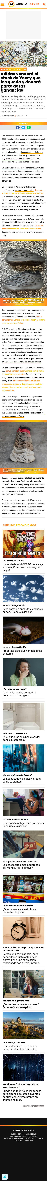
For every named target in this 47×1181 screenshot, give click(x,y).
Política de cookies (34, 1138)
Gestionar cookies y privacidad (23, 1136)
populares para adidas (24, 190)
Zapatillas (21, 69)
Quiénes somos (17, 1134)
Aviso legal (31, 1134)
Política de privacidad (13, 1138)
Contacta (18, 1140)
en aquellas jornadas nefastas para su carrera (21, 361)
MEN (7, 69)
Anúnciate (29, 1140)
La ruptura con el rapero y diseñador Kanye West (23, 167)
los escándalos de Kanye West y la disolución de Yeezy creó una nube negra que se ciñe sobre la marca (22, 155)
